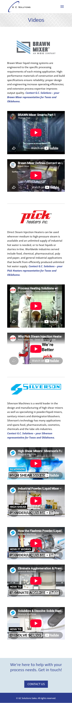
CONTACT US (36, 684)
